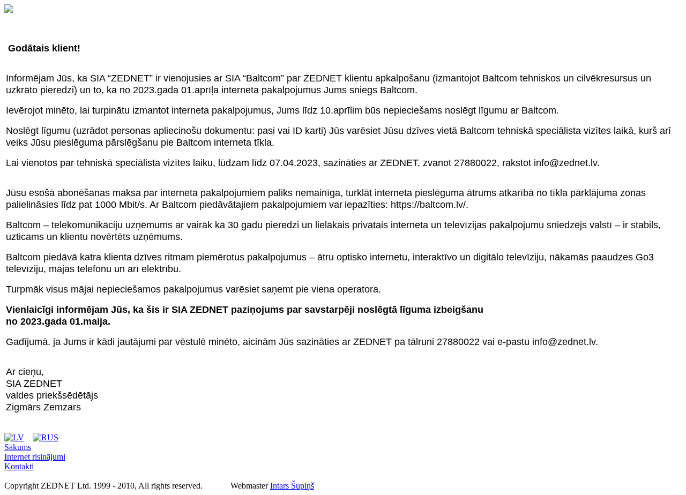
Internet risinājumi (34, 456)
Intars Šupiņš (292, 485)
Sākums (17, 447)
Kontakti (19, 466)
